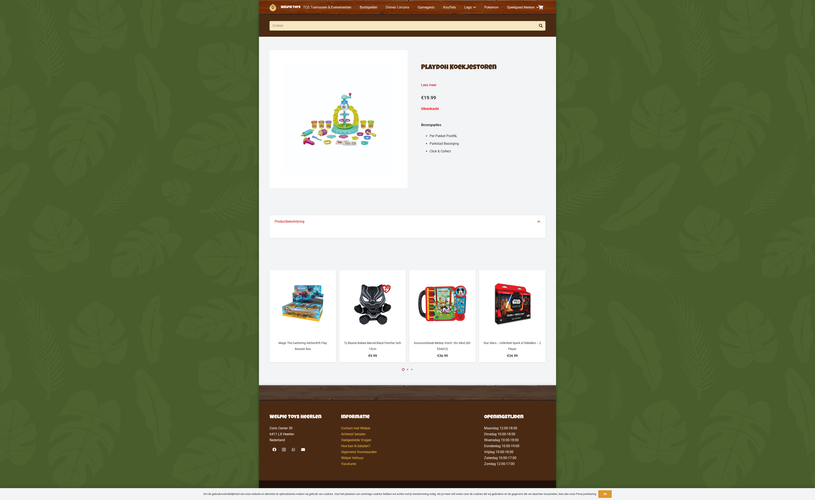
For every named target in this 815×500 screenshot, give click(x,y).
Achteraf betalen (353, 434)
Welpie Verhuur (352, 458)
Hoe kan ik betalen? (355, 446)
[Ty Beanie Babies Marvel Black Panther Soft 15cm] (372, 303)
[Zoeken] (540, 26)
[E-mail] (303, 449)
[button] (474, 7)
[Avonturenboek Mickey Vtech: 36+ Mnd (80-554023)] (442, 303)
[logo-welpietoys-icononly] (273, 7)
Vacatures (348, 464)
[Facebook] (274, 449)
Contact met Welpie (355, 428)
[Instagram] (284, 449)
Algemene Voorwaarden (359, 452)
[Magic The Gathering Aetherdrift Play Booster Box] (303, 303)
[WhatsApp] (293, 449)
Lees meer (428, 85)
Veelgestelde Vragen (356, 440)
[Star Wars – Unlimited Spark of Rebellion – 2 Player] (512, 303)
